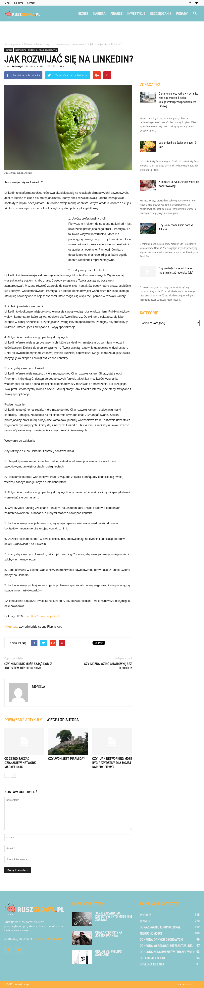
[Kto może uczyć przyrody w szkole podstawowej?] (148, 185)
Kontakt (31, 2)
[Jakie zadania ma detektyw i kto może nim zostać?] (82, 919)
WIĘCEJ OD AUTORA (63, 719)
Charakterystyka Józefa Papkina (108, 934)
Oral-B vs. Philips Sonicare (108, 953)
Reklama (18, 2)
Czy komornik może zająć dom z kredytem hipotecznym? (28, 666)
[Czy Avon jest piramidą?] (68, 741)
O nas (7, 2)
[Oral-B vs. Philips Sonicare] (82, 957)
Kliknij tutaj (11, 626)
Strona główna (12, 44)
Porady (182, 13)
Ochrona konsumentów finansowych (167, 952)
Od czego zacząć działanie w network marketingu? (20, 763)
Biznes (83, 13)
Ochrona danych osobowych (161, 940)
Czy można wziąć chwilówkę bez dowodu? (108, 666)
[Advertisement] (102, 32)
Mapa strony (185, 984)
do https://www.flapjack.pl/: (43, 616)
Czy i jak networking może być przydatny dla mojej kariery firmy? (112, 763)
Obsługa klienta (152, 964)
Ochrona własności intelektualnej (166, 946)
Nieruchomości (151, 933)
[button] (195, 13)
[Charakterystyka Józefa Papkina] (82, 938)
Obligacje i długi (152, 958)
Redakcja (17, 66)
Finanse (116, 13)
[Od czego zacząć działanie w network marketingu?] (24, 741)
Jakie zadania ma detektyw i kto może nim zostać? (113, 917)
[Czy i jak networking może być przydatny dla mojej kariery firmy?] (112, 741)
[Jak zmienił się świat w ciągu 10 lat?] (148, 146)
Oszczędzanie (160, 13)
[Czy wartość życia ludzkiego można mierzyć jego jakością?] (148, 271)
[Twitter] (197, 3)
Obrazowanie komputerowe (160, 927)
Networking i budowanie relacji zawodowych (36, 49)
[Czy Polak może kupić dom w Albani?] (148, 228)
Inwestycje (136, 13)
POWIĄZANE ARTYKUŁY (23, 719)
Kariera (99, 13)
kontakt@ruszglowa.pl (47, 939)
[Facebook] (190, 3)
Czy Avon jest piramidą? (66, 759)
